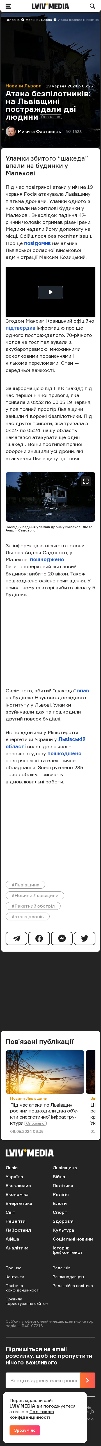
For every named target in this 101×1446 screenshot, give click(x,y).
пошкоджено (47, 559)
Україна (14, 1176)
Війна (59, 1176)
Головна (13, 20)
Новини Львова (39, 20)
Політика (63, 1185)
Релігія (61, 1194)
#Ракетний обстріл (33, 906)
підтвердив (21, 328)
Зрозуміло (25, 1430)
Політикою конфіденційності (32, 1414)
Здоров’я (63, 1221)
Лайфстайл (18, 1230)
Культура (63, 1230)
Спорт (60, 1212)
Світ (10, 1212)
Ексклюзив (18, 1185)
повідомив (38, 243)
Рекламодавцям (68, 1276)
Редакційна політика (73, 1285)
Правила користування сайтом (27, 1301)
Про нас (13, 1267)
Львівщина (65, 1167)
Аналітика (17, 1248)
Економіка (17, 1194)
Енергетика (19, 1203)
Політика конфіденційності (23, 1287)
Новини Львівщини (28, 1098)
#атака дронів (28, 916)
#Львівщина (25, 885)
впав (83, 690)
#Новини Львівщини (35, 895)
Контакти (15, 1276)
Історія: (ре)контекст (67, 1250)
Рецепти (16, 1221)
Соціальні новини (73, 1239)
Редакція (61, 1267)
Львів (12, 1167)
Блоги (60, 1203)
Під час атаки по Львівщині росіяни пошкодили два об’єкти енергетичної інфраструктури (44, 1114)
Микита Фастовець (39, 131)
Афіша (12, 1239)
